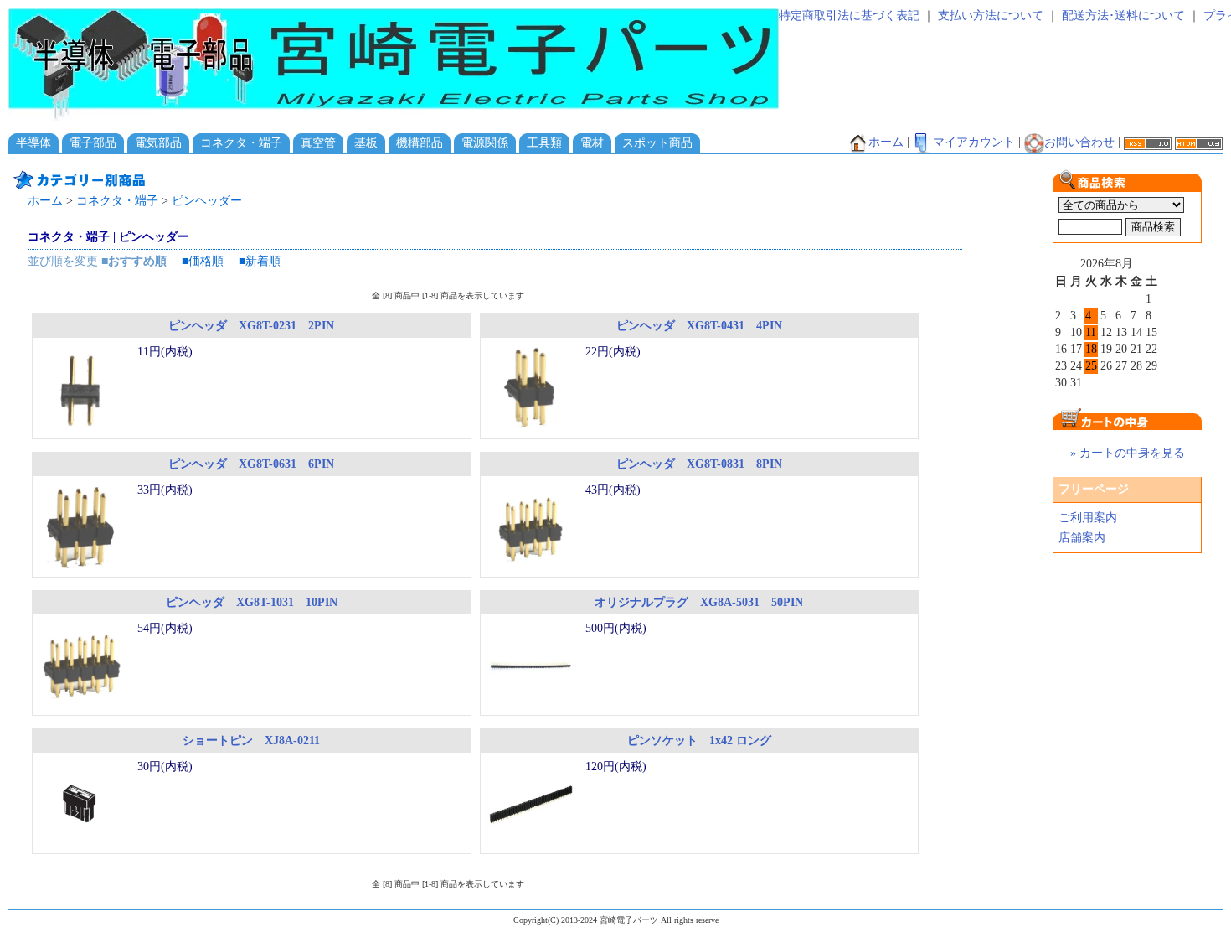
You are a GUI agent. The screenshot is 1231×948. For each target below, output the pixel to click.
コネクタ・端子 (241, 143)
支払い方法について (990, 15)
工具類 (544, 143)
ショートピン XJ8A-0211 (251, 740)
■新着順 (260, 261)
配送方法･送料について (1123, 15)
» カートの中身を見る (1127, 453)
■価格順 (203, 261)
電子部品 (93, 143)
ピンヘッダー (207, 200)
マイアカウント (974, 142)
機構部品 (419, 143)
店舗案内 (1081, 537)
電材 (592, 143)
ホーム (886, 142)
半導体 (33, 143)
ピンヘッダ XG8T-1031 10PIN (251, 602)
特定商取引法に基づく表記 (849, 15)
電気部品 (158, 143)
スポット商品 (657, 143)
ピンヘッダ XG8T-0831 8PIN (699, 464)
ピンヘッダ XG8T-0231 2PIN (251, 325)
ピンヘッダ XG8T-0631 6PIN (251, 464)
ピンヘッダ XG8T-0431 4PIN (699, 325)
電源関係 (484, 143)
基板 (366, 143)
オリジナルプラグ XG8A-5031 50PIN (699, 602)
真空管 (318, 143)
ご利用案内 (1087, 517)
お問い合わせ (1079, 142)
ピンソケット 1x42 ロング (699, 740)
